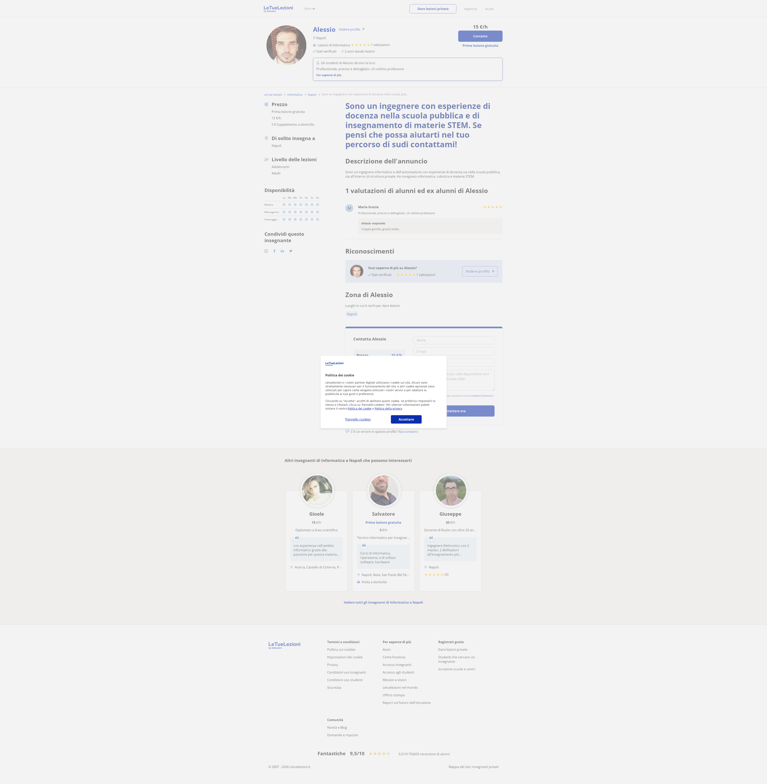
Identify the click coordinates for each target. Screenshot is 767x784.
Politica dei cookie (360, 408)
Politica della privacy (388, 408)
